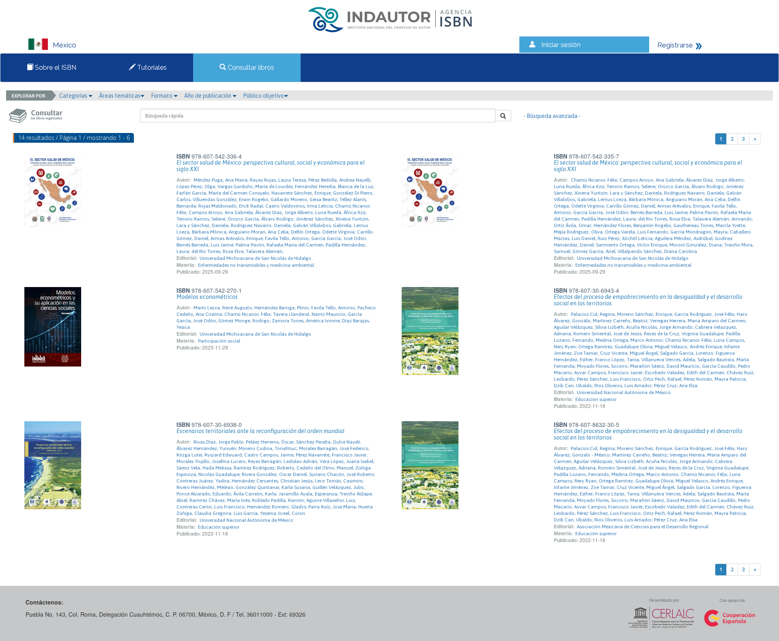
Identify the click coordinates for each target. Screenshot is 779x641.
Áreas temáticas (119, 95)
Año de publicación (208, 95)
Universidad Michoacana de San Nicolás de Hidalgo (255, 258)
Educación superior (596, 399)
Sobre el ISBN (54, 67)
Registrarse (675, 45)
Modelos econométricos (207, 297)
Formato (162, 95)
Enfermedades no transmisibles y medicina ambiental (256, 265)
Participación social (219, 341)
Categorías (73, 95)
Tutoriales (151, 67)
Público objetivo (263, 95)
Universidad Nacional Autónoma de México (624, 392)
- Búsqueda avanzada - (552, 116)
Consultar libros (250, 67)
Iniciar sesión (561, 45)
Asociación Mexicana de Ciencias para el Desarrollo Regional (642, 527)
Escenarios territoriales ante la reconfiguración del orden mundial (260, 431)
